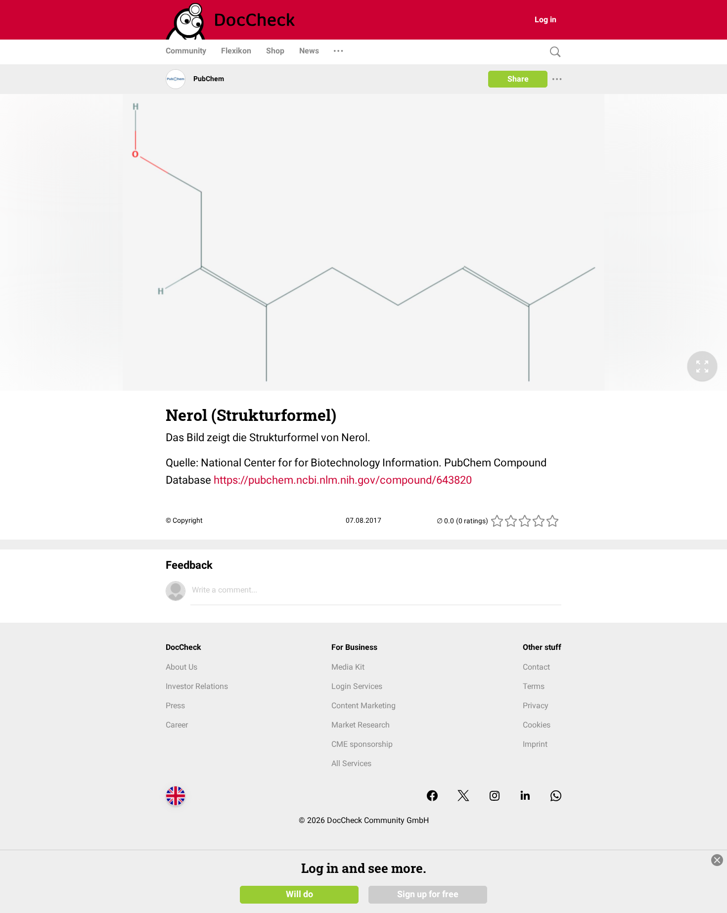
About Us (181, 667)
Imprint (535, 744)
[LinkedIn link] (525, 796)
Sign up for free (427, 894)
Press (175, 705)
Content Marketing (363, 705)
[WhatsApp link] (555, 796)
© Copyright (184, 520)
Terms (534, 686)
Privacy (535, 705)
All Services (351, 763)
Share (518, 79)
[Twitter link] (463, 796)
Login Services (356, 686)
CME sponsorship (362, 744)
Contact (536, 667)
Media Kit (347, 667)
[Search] (553, 52)
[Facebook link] (432, 796)
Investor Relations (197, 686)
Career (177, 725)
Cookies (536, 725)
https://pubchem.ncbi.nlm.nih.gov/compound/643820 (343, 480)
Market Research (360, 725)
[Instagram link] (494, 796)
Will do (299, 894)
